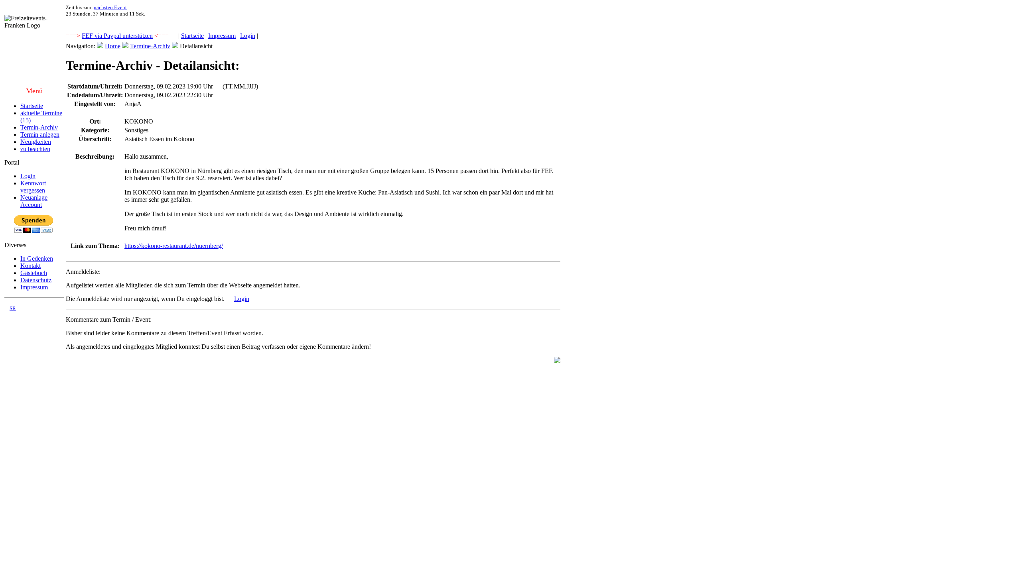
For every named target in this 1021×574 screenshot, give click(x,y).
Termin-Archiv (39, 127)
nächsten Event (110, 7)
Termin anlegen (39, 134)
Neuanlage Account (33, 201)
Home (112, 46)
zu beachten (35, 148)
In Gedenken (36, 258)
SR (13, 308)
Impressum (222, 35)
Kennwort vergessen (33, 187)
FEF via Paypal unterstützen (117, 35)
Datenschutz (35, 280)
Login (247, 35)
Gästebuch (33, 272)
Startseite (192, 35)
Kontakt (30, 265)
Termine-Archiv (150, 46)
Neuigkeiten (35, 141)
